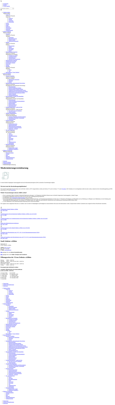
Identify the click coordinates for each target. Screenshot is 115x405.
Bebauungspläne (12, 86)
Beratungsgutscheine (13, 124)
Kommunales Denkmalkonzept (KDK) (17, 92)
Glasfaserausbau (12, 119)
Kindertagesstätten (10, 152)
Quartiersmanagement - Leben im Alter (14, 107)
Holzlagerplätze (12, 103)
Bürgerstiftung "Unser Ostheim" (12, 72)
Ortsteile (10, 19)
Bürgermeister (11, 45)
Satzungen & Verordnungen (14, 59)
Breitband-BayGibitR (13, 148)
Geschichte (11, 20)
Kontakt (5, 4)
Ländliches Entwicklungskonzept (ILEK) (17, 90)
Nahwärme (11, 139)
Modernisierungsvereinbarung (15, 126)
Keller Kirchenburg (13, 104)
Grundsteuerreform (13, 56)
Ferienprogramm (9, 30)
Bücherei (8, 156)
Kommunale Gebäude (10, 62)
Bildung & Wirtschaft (7, 150)
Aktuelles (8, 33)
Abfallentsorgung (12, 142)
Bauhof (10, 50)
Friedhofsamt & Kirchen (11, 61)
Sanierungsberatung (13, 125)
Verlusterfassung (12, 58)
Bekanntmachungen (13, 38)
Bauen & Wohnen (7, 73)
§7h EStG (64, 188)
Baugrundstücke (12, 100)
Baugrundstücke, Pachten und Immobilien (14, 96)
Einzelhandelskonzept (13, 95)
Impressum (5, 285)
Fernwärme (11, 138)
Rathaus (7, 42)
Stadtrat (10, 47)
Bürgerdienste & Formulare (11, 52)
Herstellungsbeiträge (13, 136)
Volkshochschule (9, 158)
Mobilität (8, 66)
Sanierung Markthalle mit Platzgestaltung (17, 116)
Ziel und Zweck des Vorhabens (15, 110)
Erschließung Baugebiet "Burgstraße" (16, 118)
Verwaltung (11, 49)
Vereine (7, 65)
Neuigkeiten (5, 3)
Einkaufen (8, 29)
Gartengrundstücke (13, 102)
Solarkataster (11, 143)
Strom (10, 137)
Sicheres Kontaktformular (8, 284)
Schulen (7, 154)
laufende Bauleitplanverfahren (15, 88)
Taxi (9, 71)
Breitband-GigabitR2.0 (13, 149)
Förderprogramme (9, 120)
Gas (9, 140)
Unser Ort (8, 14)
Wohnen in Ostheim (10, 76)
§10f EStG (13, 190)
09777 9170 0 (7, 247)
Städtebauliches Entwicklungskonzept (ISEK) (18, 91)
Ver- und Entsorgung (10, 130)
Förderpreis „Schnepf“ (13, 128)
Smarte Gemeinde (12, 94)
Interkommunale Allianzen (11, 60)
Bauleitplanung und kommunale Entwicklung (15, 83)
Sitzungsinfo (11, 48)
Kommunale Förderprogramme (15, 127)
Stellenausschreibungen (13, 41)
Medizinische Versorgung (14, 79)
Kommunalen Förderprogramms (18, 197)
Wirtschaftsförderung (10, 157)
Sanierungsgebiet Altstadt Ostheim (16, 89)
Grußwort (11, 18)
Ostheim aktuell (12, 39)
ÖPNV (10, 70)
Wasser (10, 133)
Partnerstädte (11, 21)
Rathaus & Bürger (7, 31)
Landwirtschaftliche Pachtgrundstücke (17, 101)
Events (7, 23)
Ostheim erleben (6, 12)
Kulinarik (8, 26)
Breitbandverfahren (10, 144)
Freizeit (7, 24)
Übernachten (8, 27)
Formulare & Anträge (13, 55)
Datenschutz (5, 283)
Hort (7, 155)
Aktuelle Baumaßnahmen (11, 113)
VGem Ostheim (6, 6)
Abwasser (11, 134)
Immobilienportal (12, 106)
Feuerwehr (8, 64)
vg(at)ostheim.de (7, 250)
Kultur (7, 25)
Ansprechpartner (12, 112)
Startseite (5, 161)
